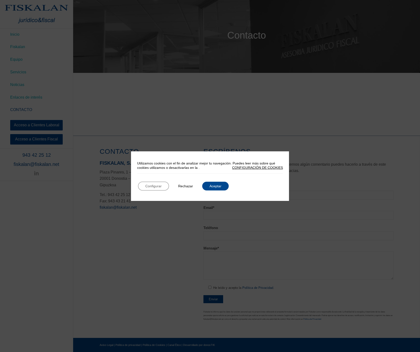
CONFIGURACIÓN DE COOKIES (257, 168)
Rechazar (185, 186)
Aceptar (215, 186)
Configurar (153, 186)
